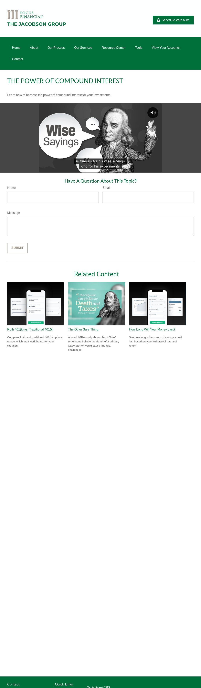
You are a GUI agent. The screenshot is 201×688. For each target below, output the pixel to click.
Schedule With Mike (176, 20)
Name (11, 187)
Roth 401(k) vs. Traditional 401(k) (30, 329)
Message (13, 212)
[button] (16, 47)
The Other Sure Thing (83, 329)
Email (106, 187)
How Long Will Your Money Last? (152, 329)
